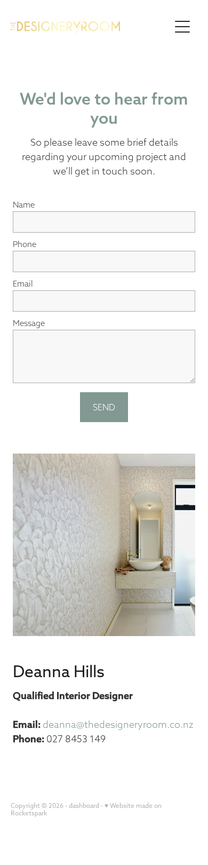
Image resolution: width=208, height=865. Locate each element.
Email (23, 284)
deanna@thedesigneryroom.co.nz (118, 724)
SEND (104, 407)
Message (29, 323)
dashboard (84, 805)
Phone (24, 244)
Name (24, 205)
